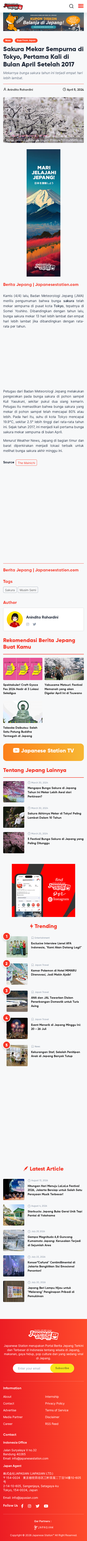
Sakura (10, 590)
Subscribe (62, 1368)
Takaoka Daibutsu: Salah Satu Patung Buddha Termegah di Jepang (20, 732)
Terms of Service (56, 1410)
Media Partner (13, 1417)
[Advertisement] (43, 514)
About (7, 1396)
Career (7, 1424)
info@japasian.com (25, 1497)
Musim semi (28, 590)
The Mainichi (26, 463)
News (8, 40)
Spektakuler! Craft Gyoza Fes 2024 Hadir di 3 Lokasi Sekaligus (21, 689)
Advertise (9, 1410)
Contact (8, 1403)
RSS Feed (51, 1424)
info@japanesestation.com (30, 1458)
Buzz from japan (26, 40)
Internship (52, 1396)
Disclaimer (52, 1417)
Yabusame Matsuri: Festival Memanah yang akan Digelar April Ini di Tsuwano (63, 689)
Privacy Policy (55, 1403)
